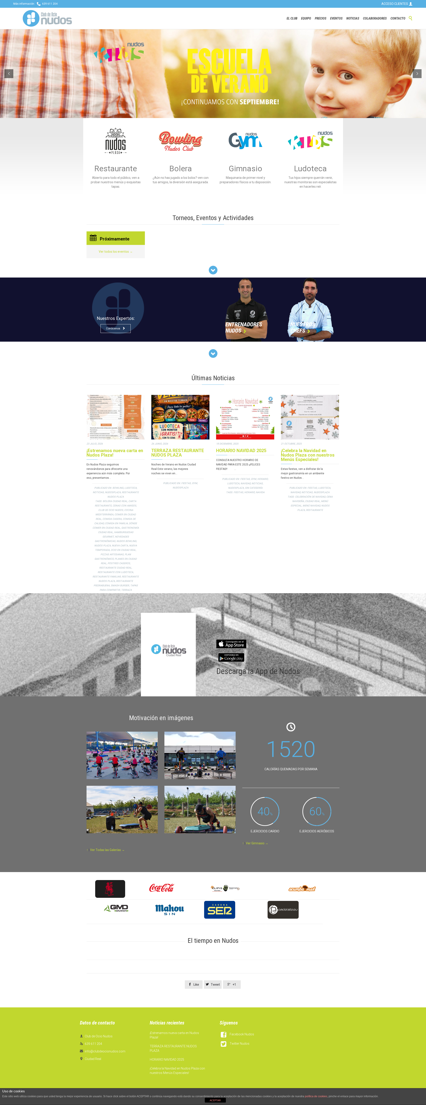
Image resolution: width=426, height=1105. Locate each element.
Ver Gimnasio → (257, 843)
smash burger (120, 585)
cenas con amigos (124, 505)
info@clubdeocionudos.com (102, 1051)
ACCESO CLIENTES (397, 4)
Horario (262, 479)
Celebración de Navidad (310, 496)
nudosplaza (113, 492)
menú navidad (311, 505)
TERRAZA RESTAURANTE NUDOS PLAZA (177, 453)
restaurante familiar (107, 576)
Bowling (117, 488)
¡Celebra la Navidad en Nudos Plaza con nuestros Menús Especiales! (308, 455)
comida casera (112, 519)
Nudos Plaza (102, 545)
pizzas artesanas (112, 554)
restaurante (314, 510)
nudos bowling (126, 541)
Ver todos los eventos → (116, 251)
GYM (194, 483)
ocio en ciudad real (123, 550)
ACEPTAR (215, 1100)
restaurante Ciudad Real (115, 567)
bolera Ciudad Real (115, 501)
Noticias (98, 492)
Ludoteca (130, 488)
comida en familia (116, 523)
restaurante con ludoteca (115, 572)
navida (260, 492)
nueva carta (120, 545)
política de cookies (316, 1096)
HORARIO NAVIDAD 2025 (241, 450)
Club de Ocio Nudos (110, 510)
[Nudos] (47, 18)
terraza (126, 590)
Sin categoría (253, 488)
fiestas (186, 483)
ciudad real (312, 501)
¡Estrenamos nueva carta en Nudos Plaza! (115, 453)
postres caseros (119, 563)
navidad (245, 483)
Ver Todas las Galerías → (107, 850)
